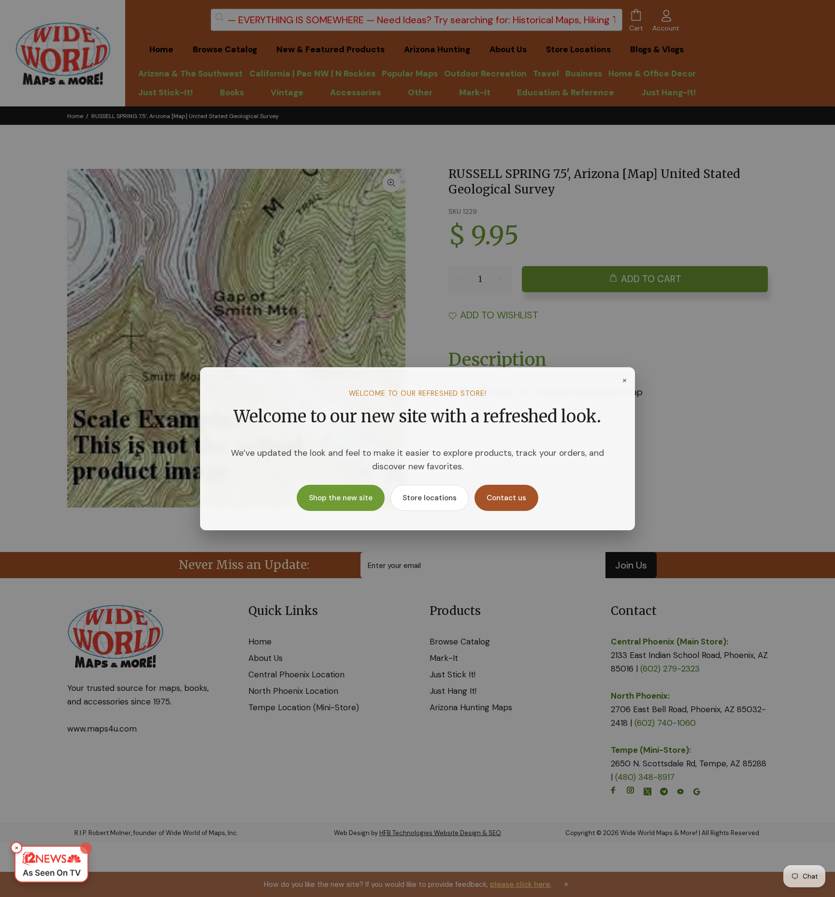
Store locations (430, 498)
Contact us (506, 498)
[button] (51, 864)
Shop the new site (341, 498)
